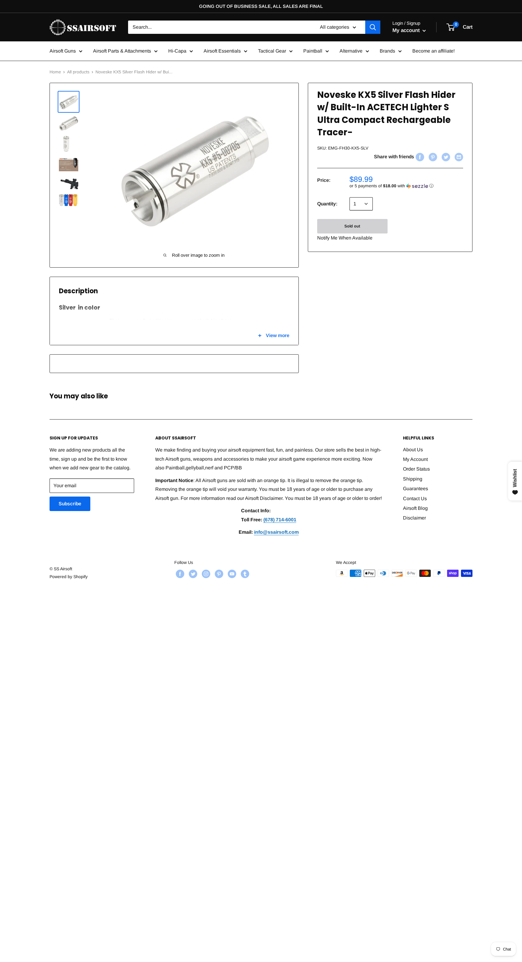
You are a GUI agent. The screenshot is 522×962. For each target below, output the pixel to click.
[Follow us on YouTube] (231, 574)
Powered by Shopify (69, 576)
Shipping (412, 478)
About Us (413, 449)
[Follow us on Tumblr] (244, 574)
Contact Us (415, 498)
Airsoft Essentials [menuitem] (222, 50)
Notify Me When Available (344, 237)
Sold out (352, 226)
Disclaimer (414, 517)
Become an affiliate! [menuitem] (433, 50)
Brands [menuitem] (387, 50)
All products (78, 71)
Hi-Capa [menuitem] (177, 50)
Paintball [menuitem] (312, 50)
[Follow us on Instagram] (205, 574)
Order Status (416, 468)
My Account (415, 459)
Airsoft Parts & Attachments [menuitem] (122, 50)
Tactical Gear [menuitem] (272, 50)
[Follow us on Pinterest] (218, 574)
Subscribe (70, 503)
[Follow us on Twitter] (192, 574)
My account (406, 30)
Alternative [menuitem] (351, 50)
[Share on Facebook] (419, 156)
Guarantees (415, 488)
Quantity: (327, 203)
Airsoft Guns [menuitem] (63, 50)
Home (55, 71)
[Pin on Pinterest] (432, 156)
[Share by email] (458, 156)
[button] (406, 186)
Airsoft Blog (415, 508)
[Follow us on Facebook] (179, 574)
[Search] (372, 27)
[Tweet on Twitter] (445, 156)
